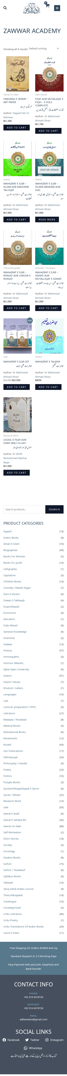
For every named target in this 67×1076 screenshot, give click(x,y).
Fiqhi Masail (10, 625)
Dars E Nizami (11, 594)
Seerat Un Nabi (12, 826)
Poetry (7, 769)
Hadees (7, 644)
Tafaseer (8, 882)
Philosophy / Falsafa (15, 763)
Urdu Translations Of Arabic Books (23, 926)
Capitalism (9, 575)
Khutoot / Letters (13, 688)
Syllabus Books (12, 876)
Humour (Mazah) (13, 663)
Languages (9, 694)
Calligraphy (10, 569)
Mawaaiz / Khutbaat (14, 719)
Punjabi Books (11, 782)
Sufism (7, 863)
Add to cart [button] (16, 127)
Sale (5, 807)
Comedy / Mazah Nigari (17, 587)
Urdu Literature (12, 914)
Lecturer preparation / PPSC (19, 707)
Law (5, 700)
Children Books (12, 581)
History (7, 650)
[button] (5, 8)
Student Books (11, 857)
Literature (9, 713)
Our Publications (13, 751)
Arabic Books (11, 537)
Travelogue (9, 901)
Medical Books (11, 725)
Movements (10, 738)
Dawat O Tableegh (14, 600)
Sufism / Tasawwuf (14, 870)
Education (9, 619)
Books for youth (12, 562)
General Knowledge (14, 631)
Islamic (7, 675)
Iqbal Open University (16, 669)
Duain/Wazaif (11, 606)
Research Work (12, 801)
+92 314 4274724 (33, 997)
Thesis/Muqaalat (13, 895)
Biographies (10, 550)
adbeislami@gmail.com (33, 1019)
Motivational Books (14, 732)
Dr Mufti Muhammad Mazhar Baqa (15, 458)
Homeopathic (11, 656)
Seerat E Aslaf (11, 813)
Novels (7, 744)
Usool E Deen (11, 932)
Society (7, 845)
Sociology (9, 851)
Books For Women (14, 556)
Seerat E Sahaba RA (14, 820)
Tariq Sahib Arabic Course (18, 889)
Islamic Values (11, 682)
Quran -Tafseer (12, 794)
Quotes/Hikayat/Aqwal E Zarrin (21, 788)
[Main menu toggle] (57, 8)
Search (54, 509)
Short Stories (11, 838)
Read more (47, 219)
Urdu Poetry (10, 920)
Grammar (9, 638)
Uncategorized (12, 907)
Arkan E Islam (11, 543)
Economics (9, 612)
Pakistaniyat (10, 757)
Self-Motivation (12, 832)
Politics (7, 776)
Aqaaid (7, 531)
